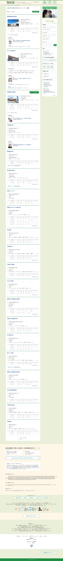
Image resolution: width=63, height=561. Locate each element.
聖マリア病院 (10, 353)
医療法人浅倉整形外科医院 (13, 372)
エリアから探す (47, 37)
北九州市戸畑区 (18, 476)
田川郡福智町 (16, 479)
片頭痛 (44, 93)
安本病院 (9, 230)
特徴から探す (47, 51)
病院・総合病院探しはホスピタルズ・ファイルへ (36, 2)
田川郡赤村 (13, 479)
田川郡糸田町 (49, 478)
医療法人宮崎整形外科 (12, 318)
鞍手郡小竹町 (13, 478)
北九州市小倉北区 (22, 476)
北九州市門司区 (10, 476)
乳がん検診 (49, 85)
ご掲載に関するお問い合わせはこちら (31, 516)
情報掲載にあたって (29, 539)
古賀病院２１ (10, 246)
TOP (6, 5)
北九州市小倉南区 (27, 476)
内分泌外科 (11, 485)
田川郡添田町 (45, 478)
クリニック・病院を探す (44, 497)
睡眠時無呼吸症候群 (52, 92)
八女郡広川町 (38, 478)
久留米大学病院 (11, 264)
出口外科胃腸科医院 (12, 390)
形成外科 (13, 484)
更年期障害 (45, 92)
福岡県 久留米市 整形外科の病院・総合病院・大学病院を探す (22, 457)
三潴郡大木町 (35, 478)
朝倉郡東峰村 (27, 478)
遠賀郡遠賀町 (9, 478)
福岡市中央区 (47, 476)
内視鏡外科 (49, 484)
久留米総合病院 (11, 405)
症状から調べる (18, 497)
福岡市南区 (50, 476)
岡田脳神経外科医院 (12, 16)
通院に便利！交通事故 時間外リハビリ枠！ (19, 87)
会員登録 (33, 542)
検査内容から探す (47, 82)
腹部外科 (46, 484)
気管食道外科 (21, 484)
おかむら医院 (10, 281)
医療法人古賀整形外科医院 (13, 299)
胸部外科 (44, 484)
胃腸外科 (18, 484)
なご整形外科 (10, 335)
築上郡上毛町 (30, 479)
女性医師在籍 (45, 53)
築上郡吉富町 (27, 479)
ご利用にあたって (19, 536)
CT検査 (48, 84)
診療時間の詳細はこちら (35, 32)
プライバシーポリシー (25, 536)
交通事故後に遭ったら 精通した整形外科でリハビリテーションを (19, 84)
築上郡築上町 (34, 479)
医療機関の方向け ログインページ (50, 552)
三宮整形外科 (10, 125)
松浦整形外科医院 (11, 92)
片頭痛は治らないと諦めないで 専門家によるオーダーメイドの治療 (19, 46)
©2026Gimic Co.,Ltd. (31, 559)
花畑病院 (9, 421)
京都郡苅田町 (19, 479)
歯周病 (48, 92)
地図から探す (36, 11)
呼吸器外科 (24, 484)
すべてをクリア (54, 95)
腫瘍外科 (41, 484)
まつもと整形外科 (11, 50)
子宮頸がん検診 (45, 86)
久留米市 (11, 5)
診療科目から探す (47, 29)
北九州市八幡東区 (32, 476)
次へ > (26, 439)
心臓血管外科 (36, 484)
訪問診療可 (50, 54)
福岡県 (9, 5)
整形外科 (15, 5)
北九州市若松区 (14, 476)
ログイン (30, 542)
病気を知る (31, 497)
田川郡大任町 (9, 479)
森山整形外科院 (11, 170)
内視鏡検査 (45, 84)
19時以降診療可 (45, 54)
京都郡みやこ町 (23, 479)
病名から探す (47, 88)
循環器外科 (30, 484)
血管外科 (9, 485)
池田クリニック (11, 191)
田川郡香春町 (42, 478)
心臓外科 (39, 484)
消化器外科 (15, 484)
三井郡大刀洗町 (31, 478)
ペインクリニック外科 (53, 484)
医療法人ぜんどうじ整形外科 (14, 207)
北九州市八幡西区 (36, 476)
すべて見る (37, 100)
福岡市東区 (40, 476)
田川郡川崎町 (52, 478)
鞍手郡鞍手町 (16, 478)
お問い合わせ (41, 536)
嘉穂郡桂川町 (20, 478)
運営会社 (45, 536)
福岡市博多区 (43, 476)
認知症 (44, 91)
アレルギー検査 (45, 85)
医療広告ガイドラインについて (34, 536)
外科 (8, 484)
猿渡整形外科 (10, 151)
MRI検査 (50, 84)
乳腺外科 (33, 484)
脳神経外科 (27, 484)
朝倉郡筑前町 (23, 478)
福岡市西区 (53, 476)
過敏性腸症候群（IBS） (49, 91)
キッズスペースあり (50, 53)
